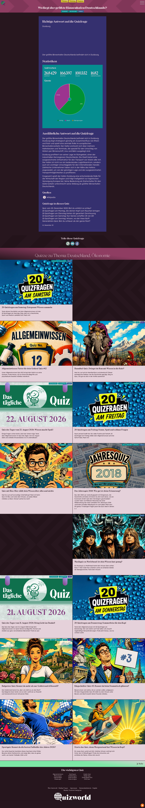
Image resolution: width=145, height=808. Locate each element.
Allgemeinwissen (62, 261)
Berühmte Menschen (130, 322)
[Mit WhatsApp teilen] (68, 245)
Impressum (73, 788)
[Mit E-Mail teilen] (72, 245)
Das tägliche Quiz (53, 383)
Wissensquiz (58, 776)
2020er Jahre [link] (40, 700)
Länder (53, 639)
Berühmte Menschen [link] (116, 515)
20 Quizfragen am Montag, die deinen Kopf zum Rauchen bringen (71, 211)
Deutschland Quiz (87, 777)
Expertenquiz (58, 777)
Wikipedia (51, 197)
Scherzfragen (72, 777)
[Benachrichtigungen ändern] (142, 805)
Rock (123, 515)
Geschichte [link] (121, 322)
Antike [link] (137, 322)
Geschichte (136, 444)
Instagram (78, 790)
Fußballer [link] (47, 700)
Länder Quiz (87, 774)
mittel (142, 322)
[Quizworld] (72, 800)
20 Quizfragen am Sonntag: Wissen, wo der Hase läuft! (65, 218)
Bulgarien (59, 639)
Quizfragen (54, 261)
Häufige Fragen (63, 788)
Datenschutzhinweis (85, 788)
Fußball (59, 700)
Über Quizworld (52, 788)
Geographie (47, 639)
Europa (64, 639)
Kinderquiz (58, 779)
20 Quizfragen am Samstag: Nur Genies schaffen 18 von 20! (68, 216)
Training (72, 1)
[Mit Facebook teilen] (77, 245)
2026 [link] (35, 700)
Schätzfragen (72, 776)
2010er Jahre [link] (129, 444)
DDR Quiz (87, 779)
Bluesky (66, 790)
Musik (128, 515)
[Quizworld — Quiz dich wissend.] (10, 3)
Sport (64, 700)
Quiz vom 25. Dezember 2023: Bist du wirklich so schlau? (66, 208)
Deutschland (73, 11)
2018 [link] (123, 444)
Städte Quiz (87, 776)
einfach (81, 11)
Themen (64, 1)
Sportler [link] (53, 700)
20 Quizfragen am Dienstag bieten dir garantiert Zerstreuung (69, 213)
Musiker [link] (108, 515)
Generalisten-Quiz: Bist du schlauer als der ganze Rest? (66, 221)
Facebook (72, 790)
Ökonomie (64, 11)
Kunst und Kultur (134, 515)
